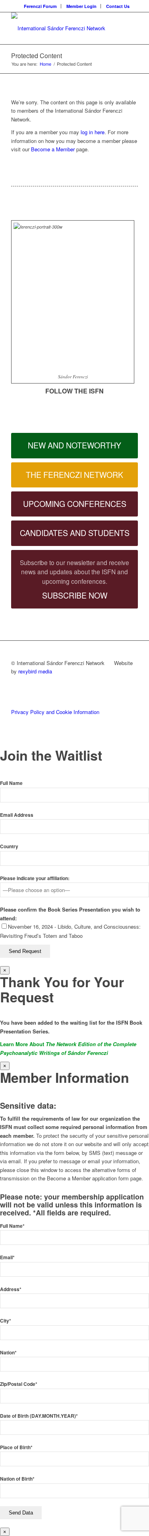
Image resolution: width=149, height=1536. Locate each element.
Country (9, 846)
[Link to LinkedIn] (13, 411)
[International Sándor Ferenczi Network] (61, 28)
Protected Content (36, 55)
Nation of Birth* (17, 1478)
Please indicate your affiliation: (35, 878)
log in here (92, 132)
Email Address (16, 815)
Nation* (8, 1352)
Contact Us (118, 6)
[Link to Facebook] (13, 399)
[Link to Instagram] (13, 423)
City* (5, 1320)
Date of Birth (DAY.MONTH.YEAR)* (39, 1416)
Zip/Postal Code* (18, 1384)
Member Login (81, 6)
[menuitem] (40, 6)
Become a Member (53, 149)
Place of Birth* (16, 1447)
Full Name (11, 783)
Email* (7, 1257)
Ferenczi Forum (40, 6)
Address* (10, 1289)
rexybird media (35, 671)
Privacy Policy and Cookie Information (55, 712)
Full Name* (12, 1226)
